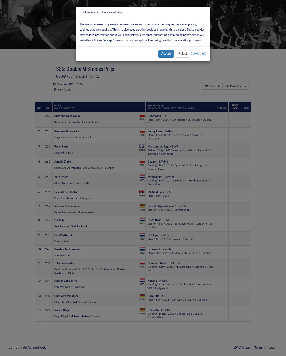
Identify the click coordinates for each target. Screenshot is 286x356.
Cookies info (198, 53)
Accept (166, 53)
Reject (183, 53)
